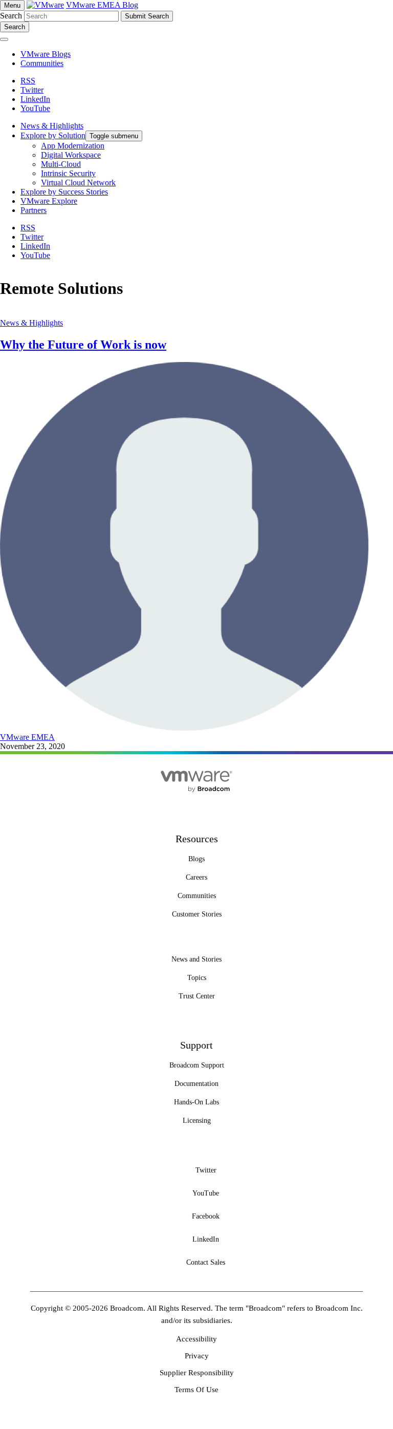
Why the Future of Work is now (83, 344)
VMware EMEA (27, 737)
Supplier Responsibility (197, 1373)
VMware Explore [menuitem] (48, 201)
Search (11, 15)
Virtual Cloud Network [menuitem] (78, 182)
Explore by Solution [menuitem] (52, 135)
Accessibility (196, 1339)
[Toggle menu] (4, 39)
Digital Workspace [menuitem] (71, 155)
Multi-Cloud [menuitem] (61, 164)
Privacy (197, 1356)
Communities (41, 63)
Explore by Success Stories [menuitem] (64, 191)
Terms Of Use (196, 1389)
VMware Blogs (45, 54)
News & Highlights (31, 322)
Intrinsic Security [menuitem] (68, 173)
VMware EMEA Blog (102, 5)
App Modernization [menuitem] (72, 145)
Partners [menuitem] (33, 210)
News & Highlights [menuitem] (51, 125)
